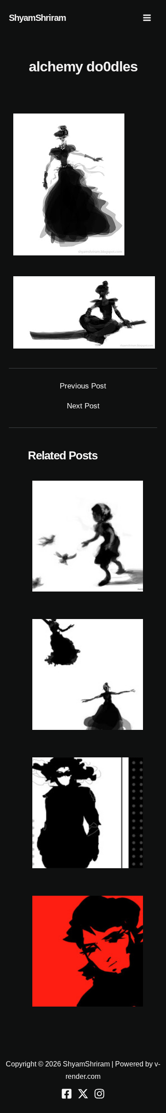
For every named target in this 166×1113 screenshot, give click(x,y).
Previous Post (83, 386)
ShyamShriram (37, 18)
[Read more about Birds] (87, 536)
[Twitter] (83, 1093)
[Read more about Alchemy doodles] (87, 951)
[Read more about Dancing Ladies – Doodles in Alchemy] (87, 674)
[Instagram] (99, 1093)
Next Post (83, 406)
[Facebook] (66, 1093)
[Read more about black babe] (87, 812)
